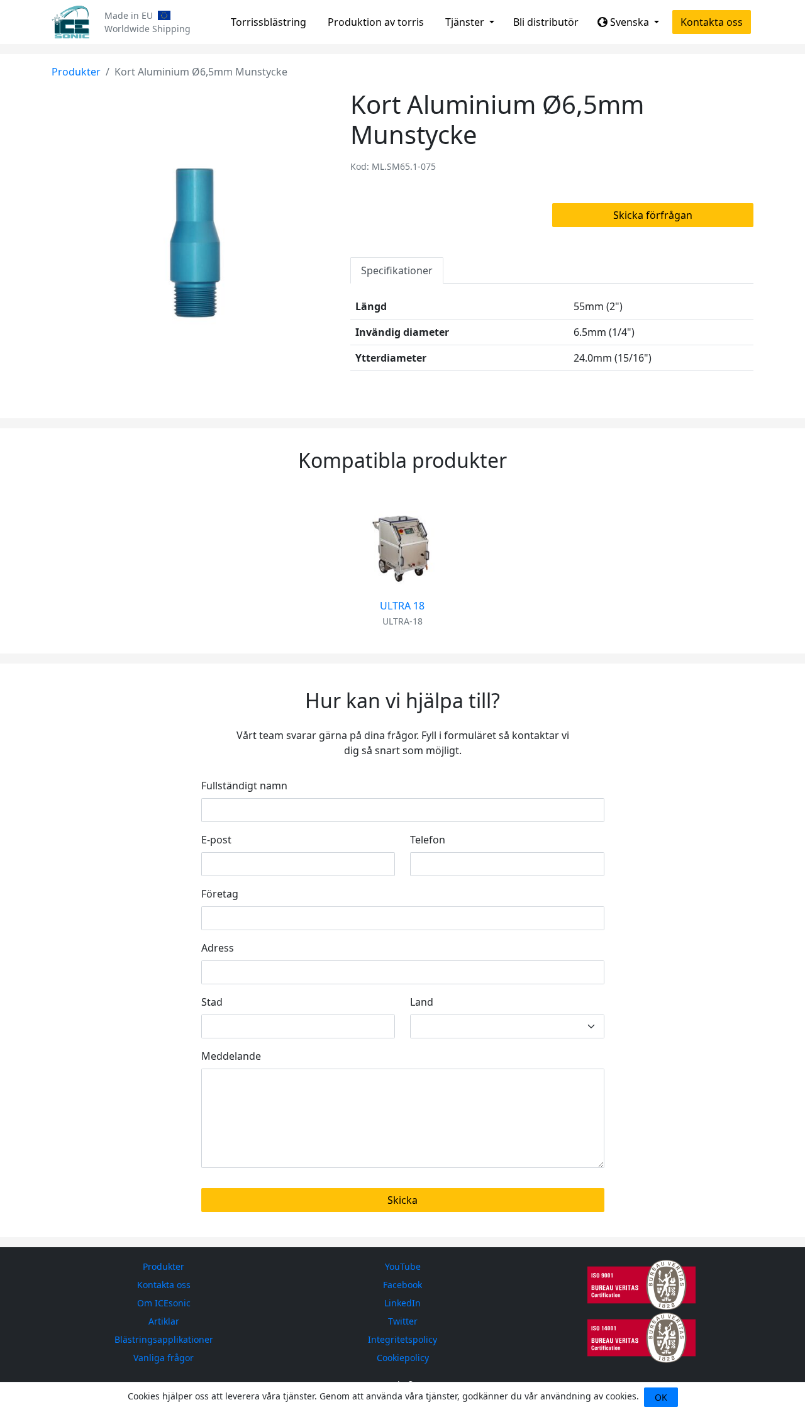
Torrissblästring (268, 22)
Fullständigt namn (244, 785)
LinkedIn (402, 1303)
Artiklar (163, 1321)
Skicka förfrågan (652, 215)
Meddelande (231, 1056)
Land (421, 1002)
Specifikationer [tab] (397, 270)
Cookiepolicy (403, 1358)
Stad (212, 1002)
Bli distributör (546, 22)
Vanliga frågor (163, 1358)
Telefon (427, 840)
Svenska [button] (630, 22)
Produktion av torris (376, 22)
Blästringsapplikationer (163, 1339)
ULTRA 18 (402, 606)
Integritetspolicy (402, 1339)
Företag (219, 894)
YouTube (403, 1266)
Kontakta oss (711, 22)
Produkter (76, 72)
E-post (216, 840)
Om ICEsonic (164, 1303)
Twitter (403, 1321)
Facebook (402, 1285)
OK (661, 1397)
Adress (217, 948)
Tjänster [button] (466, 22)
